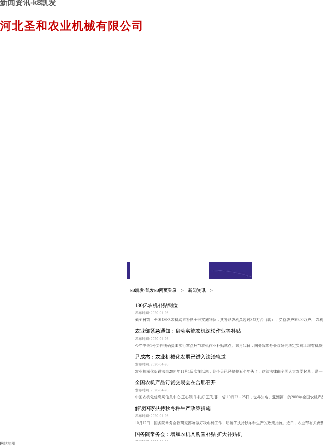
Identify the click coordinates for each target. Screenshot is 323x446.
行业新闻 (189, 270)
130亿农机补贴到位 (156, 305)
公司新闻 (150, 270)
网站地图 (7, 443)
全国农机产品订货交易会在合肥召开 (175, 382)
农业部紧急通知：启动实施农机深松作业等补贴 (188, 331)
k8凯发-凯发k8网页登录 (153, 290)
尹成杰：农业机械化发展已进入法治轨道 (180, 356)
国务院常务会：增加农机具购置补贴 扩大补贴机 (188, 434)
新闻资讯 (197, 290)
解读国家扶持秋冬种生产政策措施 (173, 408)
